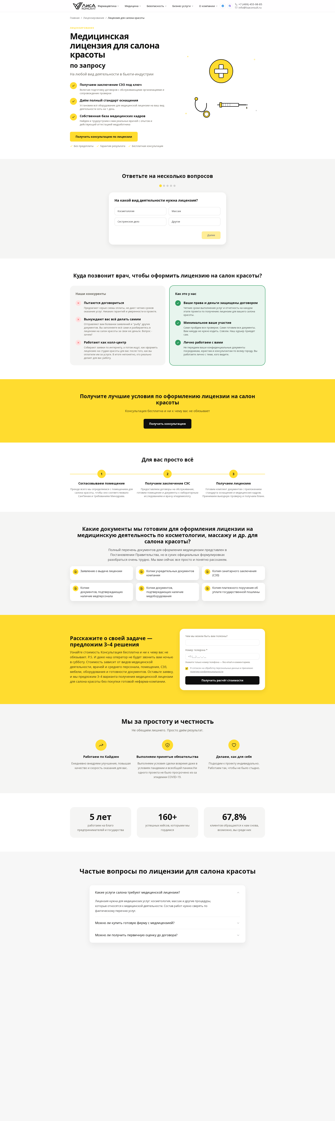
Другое (176, 221)
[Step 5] (174, 186)
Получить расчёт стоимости (222, 680)
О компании (207, 6)
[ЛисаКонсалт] (84, 6)
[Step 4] (171, 186)
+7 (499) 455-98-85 (250, 4)
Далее (211, 235)
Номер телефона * (196, 650)
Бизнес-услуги (181, 6)
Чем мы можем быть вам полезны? (206, 636)
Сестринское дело (128, 221)
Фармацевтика (107, 6)
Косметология (126, 211)
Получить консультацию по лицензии (104, 137)
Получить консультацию (167, 424)
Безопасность (155, 6)
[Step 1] (160, 186)
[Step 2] (164, 186)
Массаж (176, 211)
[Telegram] (223, 6)
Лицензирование (93, 17)
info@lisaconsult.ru (250, 7)
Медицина (131, 6)
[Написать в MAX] (229, 6)
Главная (75, 17)
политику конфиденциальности (206, 671)
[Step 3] (167, 186)
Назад (122, 235)
